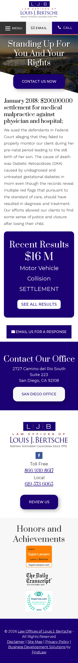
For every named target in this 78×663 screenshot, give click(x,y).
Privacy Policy (57, 642)
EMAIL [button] (41, 28)
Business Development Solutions (36, 647)
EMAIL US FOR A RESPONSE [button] (41, 332)
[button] (73, 631)
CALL (67, 28)
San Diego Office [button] (39, 394)
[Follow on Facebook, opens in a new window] (39, 455)
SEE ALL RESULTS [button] (39, 304)
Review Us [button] (39, 502)
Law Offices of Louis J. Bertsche (45, 631)
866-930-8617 (39, 471)
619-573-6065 (39, 484)
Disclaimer (16, 642)
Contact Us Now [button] (39, 81)
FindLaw (39, 652)
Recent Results (39, 245)
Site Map (35, 642)
